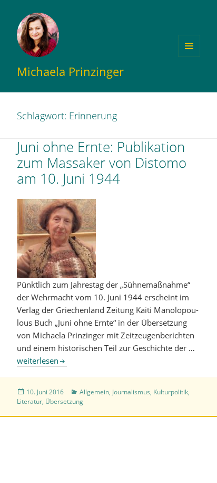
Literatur (29, 401)
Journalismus (131, 391)
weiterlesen (42, 360)
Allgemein (94, 391)
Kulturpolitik (170, 391)
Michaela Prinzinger (70, 71)
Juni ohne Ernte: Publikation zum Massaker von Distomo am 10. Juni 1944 (101, 162)
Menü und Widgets (189, 56)
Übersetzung (64, 401)
